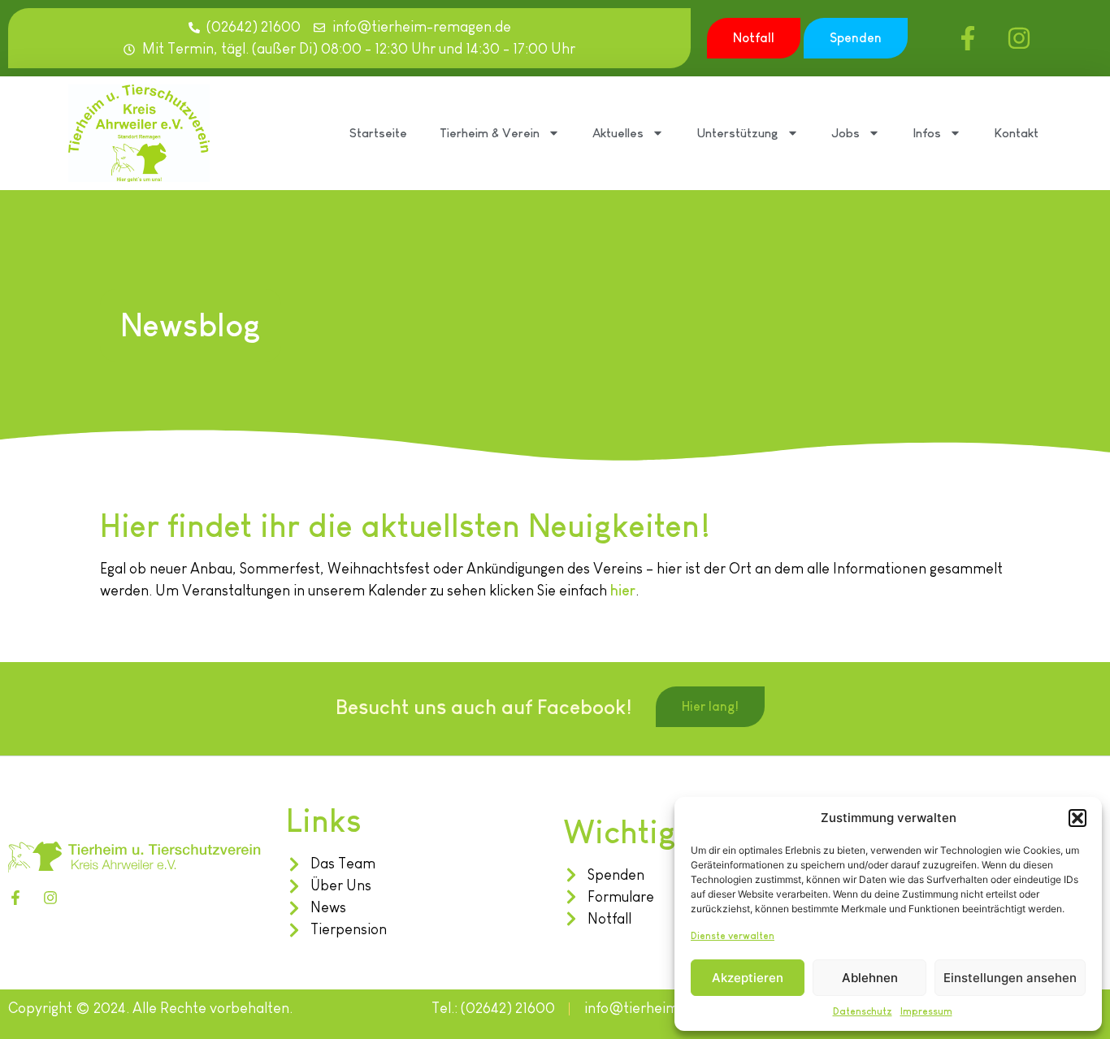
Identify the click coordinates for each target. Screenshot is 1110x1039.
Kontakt (1016, 133)
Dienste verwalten (732, 936)
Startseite (378, 133)
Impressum (926, 1011)
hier (622, 590)
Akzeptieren (747, 977)
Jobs (845, 133)
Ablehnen (870, 977)
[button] (1077, 818)
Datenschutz (862, 1011)
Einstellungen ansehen (1010, 977)
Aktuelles (618, 133)
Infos (927, 133)
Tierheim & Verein (490, 133)
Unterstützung (737, 133)
